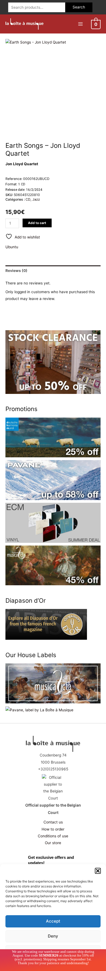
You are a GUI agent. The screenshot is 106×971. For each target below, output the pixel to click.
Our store (53, 843)
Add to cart (37, 223)
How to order (53, 829)
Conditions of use (53, 836)
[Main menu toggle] (80, 24)
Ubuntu (11, 247)
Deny (53, 936)
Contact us (53, 822)
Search (79, 7)
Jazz (36, 199)
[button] (98, 871)
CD (28, 199)
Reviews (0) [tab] (16, 270)
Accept (53, 921)
